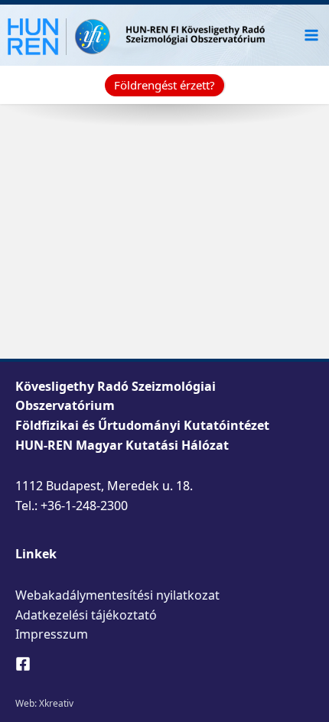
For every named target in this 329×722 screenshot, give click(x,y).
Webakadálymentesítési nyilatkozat (117, 595)
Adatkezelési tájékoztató (86, 615)
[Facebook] (23, 664)
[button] (164, 85)
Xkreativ (56, 703)
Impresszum (51, 634)
